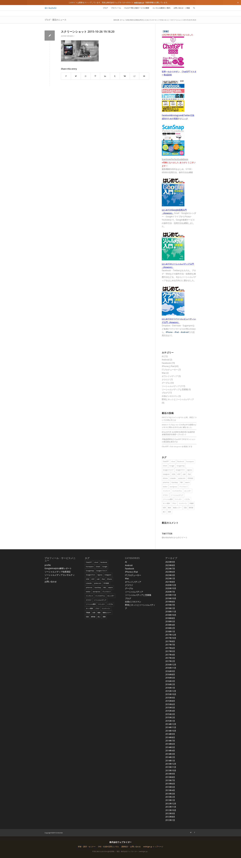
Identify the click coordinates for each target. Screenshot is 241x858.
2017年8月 (170, 641)
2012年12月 (170, 803)
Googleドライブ (168, 470)
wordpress (173, 487)
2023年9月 (170, 562)
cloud (173, 461)
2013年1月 (170, 800)
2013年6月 (170, 783)
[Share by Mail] (144, 76)
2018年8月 (170, 618)
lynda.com (181, 478)
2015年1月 (170, 720)
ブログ (165, 392)
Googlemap (181, 466)
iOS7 (178, 474)
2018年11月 (170, 611)
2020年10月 (170, 588)
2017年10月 (170, 638)
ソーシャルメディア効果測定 (58, 571)
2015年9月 (170, 697)
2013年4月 (170, 790)
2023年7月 (170, 568)
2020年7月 (170, 591)
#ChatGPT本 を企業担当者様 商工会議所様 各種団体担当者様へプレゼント (178, 433)
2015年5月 (170, 707)
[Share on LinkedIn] (105, 76)
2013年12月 (170, 763)
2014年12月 (170, 724)
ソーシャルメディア (171, 386)
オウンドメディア (170, 376)
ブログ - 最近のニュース (55, 19)
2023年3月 (170, 575)
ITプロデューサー (170, 369)
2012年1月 (170, 820)
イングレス (166, 491)
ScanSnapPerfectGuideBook (175, 159)
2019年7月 (170, 605)
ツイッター (178, 499)
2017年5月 (170, 651)
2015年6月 (170, 704)
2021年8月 (170, 581)
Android (165, 359)
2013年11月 (170, 767)
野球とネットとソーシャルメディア (178, 399)
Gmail (165, 466)
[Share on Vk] (125, 76)
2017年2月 (170, 661)
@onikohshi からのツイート (175, 537)
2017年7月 (170, 644)
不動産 (191, 503)
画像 (169, 512)
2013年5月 (170, 787)
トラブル (187, 499)
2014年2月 (170, 757)
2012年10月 (170, 810)
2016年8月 (170, 674)
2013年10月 (170, 770)
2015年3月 (170, 714)
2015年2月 (170, 717)
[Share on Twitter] (76, 76)
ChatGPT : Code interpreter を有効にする (177, 446)
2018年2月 (170, 628)
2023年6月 (170, 571)
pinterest (166, 482)
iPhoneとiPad (168, 366)
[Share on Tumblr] (115, 76)
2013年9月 (170, 773)
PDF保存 (190, 478)
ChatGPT (166, 461)
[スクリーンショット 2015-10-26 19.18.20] (50, 35)
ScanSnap (174, 482)
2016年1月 (170, 687)
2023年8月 (170, 565)
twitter (165, 487)
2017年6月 (170, 648)
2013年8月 (170, 777)
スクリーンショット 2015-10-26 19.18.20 (87, 31)
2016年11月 (170, 667)
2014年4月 (170, 750)
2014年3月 (170, 754)
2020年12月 (170, 585)
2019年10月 (170, 598)
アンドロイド (183, 487)
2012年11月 (170, 806)
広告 (185, 508)
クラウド (166, 379)
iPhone (165, 478)
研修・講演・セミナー (87, 846)
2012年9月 (170, 813)
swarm (187, 482)
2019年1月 (170, 608)
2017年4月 (170, 654)
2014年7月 (170, 740)
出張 (164, 508)
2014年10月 (170, 730)
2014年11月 (170, 727)
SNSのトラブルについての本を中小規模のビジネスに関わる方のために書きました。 (179, 425)
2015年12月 (170, 691)
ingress (189, 470)
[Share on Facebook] (66, 76)
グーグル (166, 382)
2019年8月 (170, 601)
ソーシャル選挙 (168, 499)
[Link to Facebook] (194, 832)
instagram (166, 474)
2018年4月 (170, 624)
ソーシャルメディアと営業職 (175, 389)
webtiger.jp (139, 2)
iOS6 (173, 474)
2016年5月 (170, 677)
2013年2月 (170, 797)
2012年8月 (170, 816)
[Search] (194, 8)
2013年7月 (170, 780)
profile (48, 565)
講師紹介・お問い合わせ (131, 846)
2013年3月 (170, 793)
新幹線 (191, 508)
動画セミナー (177, 508)
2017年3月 (170, 658)
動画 (169, 508)
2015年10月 (170, 694)
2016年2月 (170, 684)
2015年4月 (170, 710)
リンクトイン (183, 503)
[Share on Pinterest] (95, 76)
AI (163, 356)
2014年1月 (170, 760)
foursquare (190, 461)
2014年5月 (170, 747)
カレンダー (187, 491)
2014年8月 (170, 737)
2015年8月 (170, 701)
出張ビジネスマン (170, 396)
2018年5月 (170, 621)
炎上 (164, 512)
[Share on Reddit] (134, 76)
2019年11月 (170, 595)
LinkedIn (173, 478)
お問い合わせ (51, 581)
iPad (189, 474)
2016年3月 (170, 681)
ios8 (184, 474)
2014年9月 (170, 734)
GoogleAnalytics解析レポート (58, 568)
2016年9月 (170, 671)
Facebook (166, 363)
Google (171, 466)
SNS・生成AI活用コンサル (108, 846)
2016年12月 (170, 664)
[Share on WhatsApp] (86, 76)
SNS (181, 482)
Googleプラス (180, 470)
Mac (164, 373)
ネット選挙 (166, 503)
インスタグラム (177, 491)
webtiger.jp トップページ (153, 846)
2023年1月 (170, 578)
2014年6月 (170, 744)
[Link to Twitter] (191, 832)
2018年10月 (170, 615)
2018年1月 (170, 631)
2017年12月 (170, 634)
